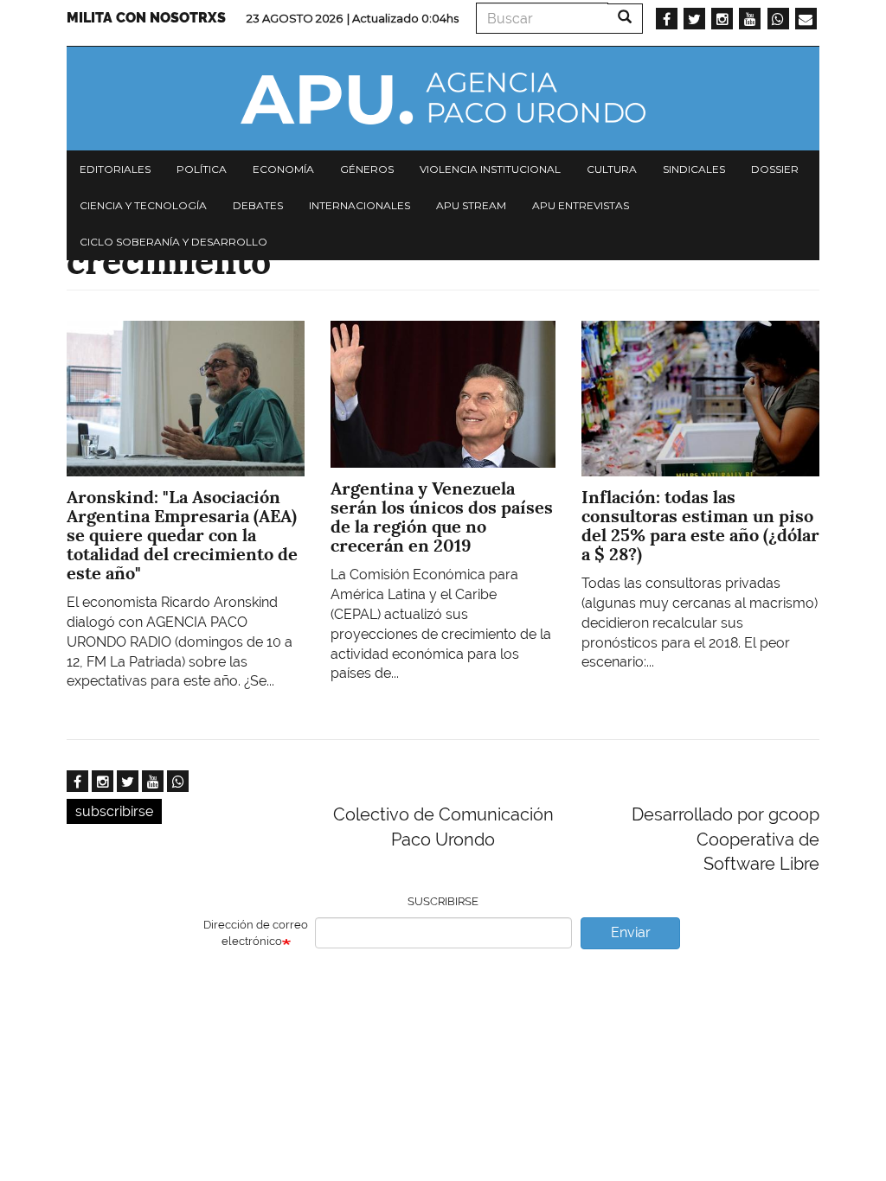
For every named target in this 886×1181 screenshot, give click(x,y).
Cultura (612, 169)
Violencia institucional (490, 169)
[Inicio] (443, 98)
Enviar (631, 932)
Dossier (775, 169)
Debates (258, 205)
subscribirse (114, 811)
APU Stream (471, 205)
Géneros (367, 169)
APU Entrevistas (580, 205)
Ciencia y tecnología (143, 205)
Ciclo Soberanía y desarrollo (173, 241)
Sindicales (694, 169)
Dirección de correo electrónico (255, 933)
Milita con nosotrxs (146, 18)
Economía (283, 169)
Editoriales (115, 169)
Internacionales (359, 205)
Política (202, 169)
